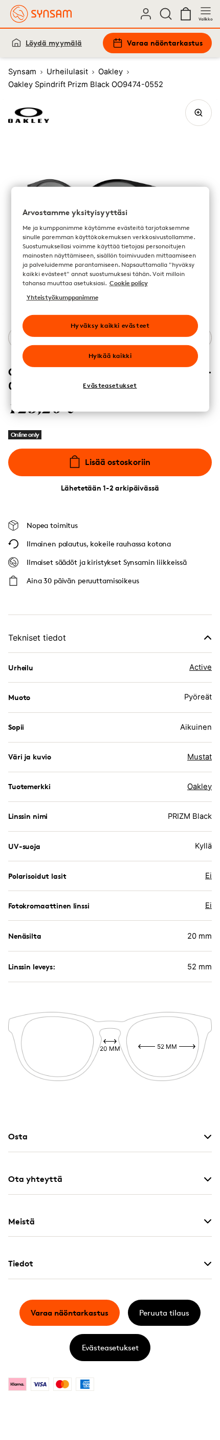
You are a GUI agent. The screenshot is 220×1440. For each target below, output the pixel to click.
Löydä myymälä (54, 42)
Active (200, 667)
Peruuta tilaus (164, 1313)
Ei (208, 875)
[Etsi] (166, 14)
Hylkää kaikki (110, 355)
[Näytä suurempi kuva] (198, 112)
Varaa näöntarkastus (165, 42)
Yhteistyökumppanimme (62, 297)
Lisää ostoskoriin (117, 462)
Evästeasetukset (110, 1347)
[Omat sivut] (145, 13)
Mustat (199, 756)
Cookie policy (128, 283)
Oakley (199, 786)
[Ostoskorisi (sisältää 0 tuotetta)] (185, 14)
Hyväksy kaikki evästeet (110, 325)
